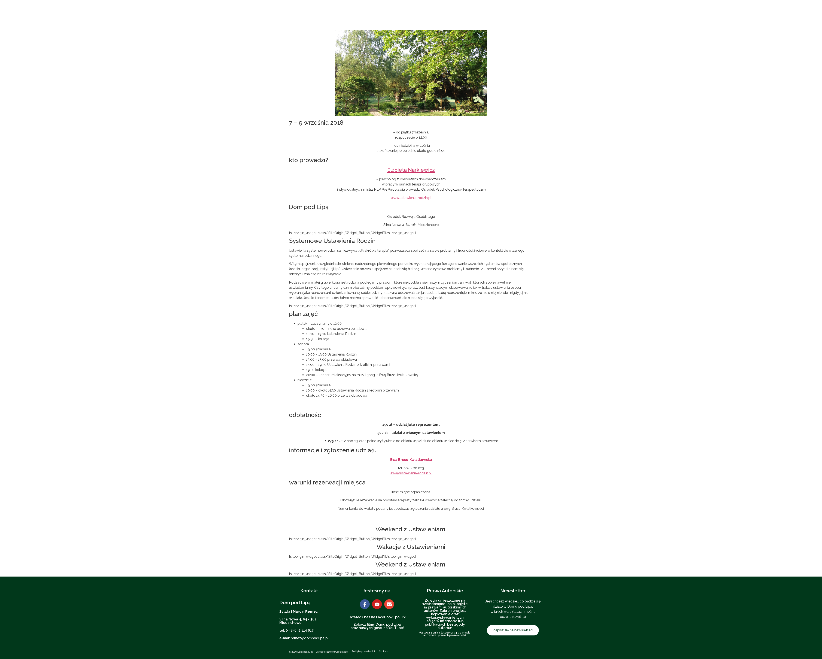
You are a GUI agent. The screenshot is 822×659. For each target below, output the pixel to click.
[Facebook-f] (365, 604)
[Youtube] (377, 604)
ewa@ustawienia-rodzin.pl (411, 473)
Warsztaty (417, 15)
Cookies (383, 651)
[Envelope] (389, 604)
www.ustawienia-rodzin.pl (411, 198)
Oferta (396, 15)
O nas (372, 15)
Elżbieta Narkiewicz (411, 170)
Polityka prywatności (363, 651)
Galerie (476, 15)
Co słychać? (451, 15)
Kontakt (502, 15)
